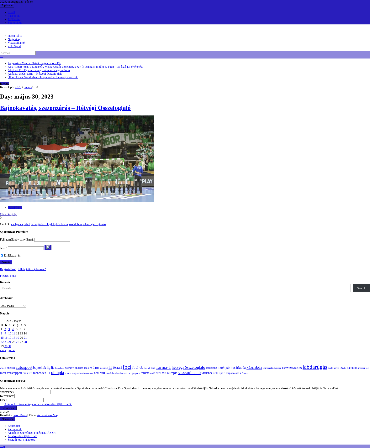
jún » (11, 350)
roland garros (90, 224)
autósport (24, 367)
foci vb (137, 367)
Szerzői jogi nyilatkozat (22, 439)
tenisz (102, 224)
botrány (69, 367)
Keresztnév (7, 396)
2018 (3, 367)
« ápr (3, 350)
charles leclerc (83, 367)
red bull (99, 373)
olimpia (57, 372)
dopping (104, 368)
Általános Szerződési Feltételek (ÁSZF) (32, 432)
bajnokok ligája (44, 367)
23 (6, 342)
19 (17, 337)
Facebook (14, 15)
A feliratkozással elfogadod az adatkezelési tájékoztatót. (38, 404)
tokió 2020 (155, 373)
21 (25, 337)
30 (6, 346)
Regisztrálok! (8, 269)
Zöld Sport (14, 46)
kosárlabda (75, 224)
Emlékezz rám (12, 255)
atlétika (11, 367)
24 (9, 342)
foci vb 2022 (150, 368)
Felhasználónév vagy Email (17, 239)
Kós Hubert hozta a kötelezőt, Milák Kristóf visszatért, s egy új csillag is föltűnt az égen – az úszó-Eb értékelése (75, 66)
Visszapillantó (16, 42)
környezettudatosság (272, 368)
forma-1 (163, 367)
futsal (27, 224)
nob (48, 373)
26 (17, 342)
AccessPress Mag (47, 415)
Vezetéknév (7, 392)
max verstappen (11, 373)
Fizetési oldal (8, 275)
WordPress (20, 415)
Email (11, 12)
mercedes (39, 373)
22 (2, 342)
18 (13, 337)
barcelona (59, 368)
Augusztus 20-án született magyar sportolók (34, 63)
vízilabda (207, 373)
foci (127, 367)
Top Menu (7, 5)
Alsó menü (7, 419)
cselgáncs (17, 224)
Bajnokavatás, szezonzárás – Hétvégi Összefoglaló (65, 107)
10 (9, 333)
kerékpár (224, 367)
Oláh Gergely (8, 214)
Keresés (5, 282)
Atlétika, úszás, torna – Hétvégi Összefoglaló (35, 73)
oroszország (70, 373)
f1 (110, 367)
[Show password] (48, 247)
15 (2, 337)
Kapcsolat (14, 425)
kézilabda (62, 224)
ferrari (117, 367)
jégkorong (211, 367)
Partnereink (15, 429)
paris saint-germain (85, 373)
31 (9, 346)
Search (361, 288)
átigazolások (233, 372)
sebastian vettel (121, 373)
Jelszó (3, 248)
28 (25, 342)
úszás (244, 373)
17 (9, 337)
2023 (18, 87)
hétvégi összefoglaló (43, 224)
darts (96, 367)
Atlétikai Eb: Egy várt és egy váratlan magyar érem (39, 70)
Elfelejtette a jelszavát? (32, 269)
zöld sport (219, 372)
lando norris (333, 368)
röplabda (110, 373)
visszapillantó (189, 372)
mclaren (27, 372)
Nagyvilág (14, 39)
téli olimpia (169, 373)
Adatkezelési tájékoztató (22, 436)
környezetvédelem (292, 367)
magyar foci (363, 368)
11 (13, 333)
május (28, 87)
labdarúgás (315, 367)
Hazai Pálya (15, 35)
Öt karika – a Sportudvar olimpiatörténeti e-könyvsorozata (43, 77)
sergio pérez (134, 373)
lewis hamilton (348, 367)
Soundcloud (15, 22)
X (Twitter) (14, 19)
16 (6, 337)
